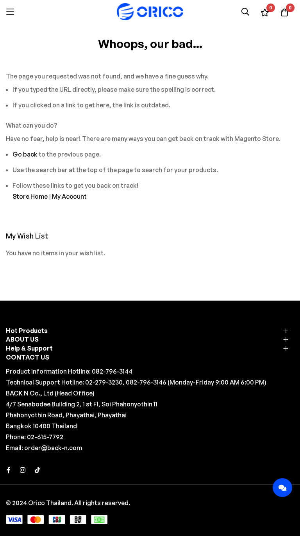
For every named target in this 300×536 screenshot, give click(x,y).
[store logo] (150, 11)
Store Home (30, 196)
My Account (69, 196)
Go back (25, 154)
